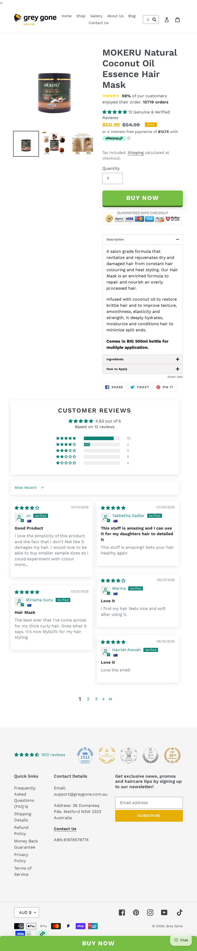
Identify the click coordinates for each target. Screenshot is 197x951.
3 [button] (96, 698)
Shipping (136, 152)
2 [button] (88, 698)
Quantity (111, 168)
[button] (115, 112)
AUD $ (25, 912)
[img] (27, 507)
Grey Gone (174, 926)
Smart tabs (175, 376)
